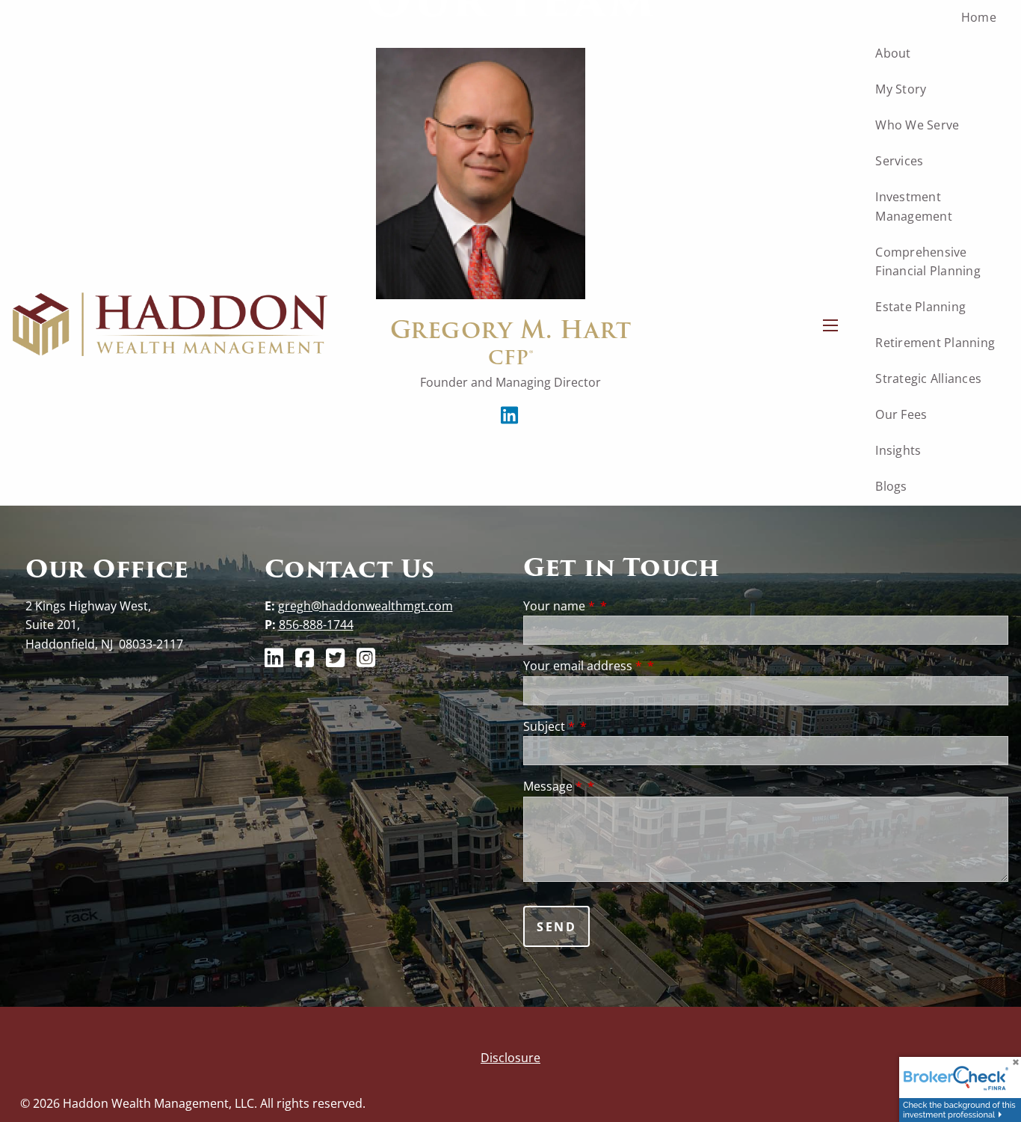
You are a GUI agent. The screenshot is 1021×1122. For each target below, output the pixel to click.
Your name (559, 606)
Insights (898, 450)
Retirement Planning (935, 342)
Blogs (891, 486)
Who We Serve (917, 125)
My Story (900, 89)
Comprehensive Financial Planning (928, 262)
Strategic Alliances (928, 378)
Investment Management (913, 206)
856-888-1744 (316, 624)
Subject (549, 726)
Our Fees (901, 414)
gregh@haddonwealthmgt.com (365, 606)
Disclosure (510, 1057)
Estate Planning (920, 306)
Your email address (582, 665)
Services (899, 161)
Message (552, 786)
